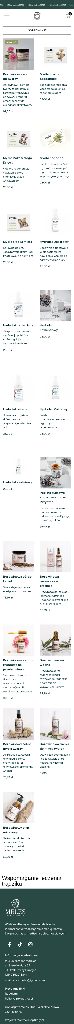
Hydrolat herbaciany (18, 325)
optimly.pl (37, 1020)
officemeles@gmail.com (28, 980)
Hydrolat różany (15, 409)
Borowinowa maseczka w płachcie (49, 581)
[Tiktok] (20, 944)
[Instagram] (30, 944)
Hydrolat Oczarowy (54, 242)
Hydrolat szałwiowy (17, 482)
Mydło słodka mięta (17, 242)
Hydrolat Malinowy (54, 409)
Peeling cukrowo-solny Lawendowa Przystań (53, 497)
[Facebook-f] (9, 944)
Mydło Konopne (51, 158)
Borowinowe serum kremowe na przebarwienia (18, 664)
